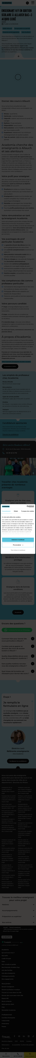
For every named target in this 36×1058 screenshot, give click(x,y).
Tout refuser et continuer (18, 550)
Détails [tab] (16, 511)
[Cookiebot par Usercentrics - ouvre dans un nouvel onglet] (26, 506)
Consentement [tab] (6, 511)
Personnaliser (17, 545)
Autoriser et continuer (18, 539)
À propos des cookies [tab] (27, 511)
